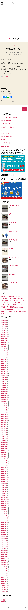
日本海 (7, 311)
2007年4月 (4, 428)
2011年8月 (4, 338)
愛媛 (2, 311)
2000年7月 (4, 571)
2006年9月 (4, 440)
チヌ (19, 302)
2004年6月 (4, 487)
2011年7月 (4, 340)
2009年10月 (4, 375)
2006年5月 (4, 448)
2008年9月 (4, 402)
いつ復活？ (4, 139)
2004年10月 (4, 481)
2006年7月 (4, 444)
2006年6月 (4, 446)
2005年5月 (4, 467)
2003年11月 (4, 501)
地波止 (9, 310)
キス (11, 300)
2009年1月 (4, 393)
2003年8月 (4, 508)
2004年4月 (4, 491)
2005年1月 (4, 475)
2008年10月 (4, 400)
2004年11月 (4, 479)
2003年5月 (4, 512)
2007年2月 (4, 432)
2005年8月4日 (19, 52)
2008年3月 (4, 410)
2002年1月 (4, 540)
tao (12, 52)
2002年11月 (4, 520)
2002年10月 (4, 522)
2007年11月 (4, 418)
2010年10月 (4, 355)
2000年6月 (4, 573)
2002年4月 (4, 534)
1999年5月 (4, 591)
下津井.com (14, 3)
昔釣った (3, 599)
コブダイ (3, 302)
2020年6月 (4, 322)
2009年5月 (4, 385)
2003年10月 (4, 503)
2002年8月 (4, 526)
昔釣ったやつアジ (6, 133)
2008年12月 (4, 395)
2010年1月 (4, 369)
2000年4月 (4, 577)
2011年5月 (4, 345)
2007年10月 (4, 420)
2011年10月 (4, 336)
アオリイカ (6, 298)
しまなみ (10, 296)
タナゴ (14, 302)
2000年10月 (4, 565)
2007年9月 (4, 422)
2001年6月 (4, 554)
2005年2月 (4, 473)
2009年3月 (4, 389)
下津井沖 (12, 101)
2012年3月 (4, 328)
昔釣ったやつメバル (6, 123)
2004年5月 (4, 489)
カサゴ (4, 101)
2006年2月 (4, 455)
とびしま (18, 296)
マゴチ (8, 304)
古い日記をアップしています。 (9, 117)
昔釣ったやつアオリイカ (8, 127)
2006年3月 (4, 453)
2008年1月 (4, 414)
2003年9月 (4, 505)
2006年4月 (4, 450)
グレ (17, 300)
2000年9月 (4, 567)
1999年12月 (4, 585)
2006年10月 (4, 438)
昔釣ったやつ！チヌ (6, 136)
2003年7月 (4, 510)
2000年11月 (4, 563)
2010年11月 (4, 353)
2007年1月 (4, 434)
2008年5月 (4, 408)
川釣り (24, 309)
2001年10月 (4, 546)
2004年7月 (4, 485)
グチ (14, 300)
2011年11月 (4, 334)
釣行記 (14, 45)
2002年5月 (4, 532)
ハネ (3, 304)
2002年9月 (4, 524)
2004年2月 (4, 495)
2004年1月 (4, 497)
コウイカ (22, 300)
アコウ (14, 298)
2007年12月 (4, 416)
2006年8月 (4, 442)
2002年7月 (4, 528)
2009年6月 (4, 383)
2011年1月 (4, 349)
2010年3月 (4, 365)
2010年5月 (4, 361)
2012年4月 (4, 326)
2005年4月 (4, 469)
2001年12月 (4, 542)
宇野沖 (16, 309)
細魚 (10, 311)
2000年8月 (4, 569)
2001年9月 (4, 548)
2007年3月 (4, 430)
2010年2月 (4, 367)
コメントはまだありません (15, 54)
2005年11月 (4, 459)
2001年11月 (4, 544)
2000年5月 (4, 575)
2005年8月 (4, 461)
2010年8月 (4, 359)
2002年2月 (4, 538)
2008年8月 (4, 404)
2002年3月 (4, 536)
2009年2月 (4, 391)
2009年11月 (4, 373)
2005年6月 (4, 465)
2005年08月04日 (14, 49)
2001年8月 (4, 550)
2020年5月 (4, 324)
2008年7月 (4, 406)
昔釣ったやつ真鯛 (6, 120)
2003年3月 (4, 516)
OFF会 (3, 296)
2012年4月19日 (5, 143)
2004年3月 (4, 493)
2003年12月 (4, 499)
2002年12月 (4, 518)
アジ (20, 298)
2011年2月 (4, 347)
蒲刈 (17, 311)
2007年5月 (4, 426)
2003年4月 (4, 514)
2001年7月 (4, 552)
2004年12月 (4, 477)
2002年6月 (4, 530)
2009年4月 (4, 387)
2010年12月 (4, 351)
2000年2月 (4, 581)
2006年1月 (4, 457)
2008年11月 (4, 397)
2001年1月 (4, 561)
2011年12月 (4, 332)
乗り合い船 (17, 307)
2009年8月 (4, 379)
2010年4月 (4, 363)
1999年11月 (4, 587)
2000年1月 (4, 583)
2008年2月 (4, 412)
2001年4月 (4, 558)
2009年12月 (4, 371)
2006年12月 (4, 436)
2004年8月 (4, 483)
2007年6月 (4, 424)
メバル (8, 101)
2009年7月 (4, 381)
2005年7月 (4, 463)
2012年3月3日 (5, 146)
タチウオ (9, 302)
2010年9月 (4, 357)
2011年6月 (4, 342)
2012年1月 (4, 330)
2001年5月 (4, 556)
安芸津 (20, 309)
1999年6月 (4, 589)
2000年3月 (4, 579)
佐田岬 (22, 307)
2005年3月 (4, 471)
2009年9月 (4, 377)
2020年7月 (4, 320)
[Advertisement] (14, 23)
